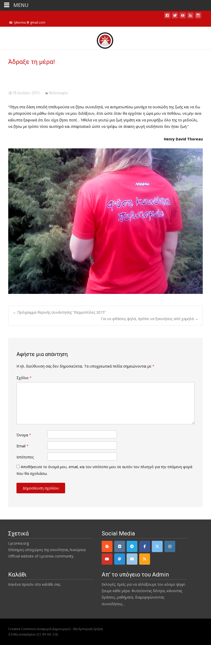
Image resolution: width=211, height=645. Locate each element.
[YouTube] (107, 559)
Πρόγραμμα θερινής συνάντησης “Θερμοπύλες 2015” (59, 312)
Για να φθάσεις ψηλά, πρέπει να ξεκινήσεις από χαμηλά (149, 318)
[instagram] (198, 16)
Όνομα (23, 434)
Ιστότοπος (25, 457)
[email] (132, 559)
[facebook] (167, 16)
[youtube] (183, 16)
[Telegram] (132, 546)
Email (22, 446)
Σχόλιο (24, 377)
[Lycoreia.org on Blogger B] (107, 546)
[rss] (144, 559)
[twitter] (175, 16)
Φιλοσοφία (58, 92)
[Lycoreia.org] (105, 38)
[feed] (190, 16)
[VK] (119, 546)
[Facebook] (144, 546)
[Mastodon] (119, 559)
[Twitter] (157, 546)
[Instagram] (169, 546)
